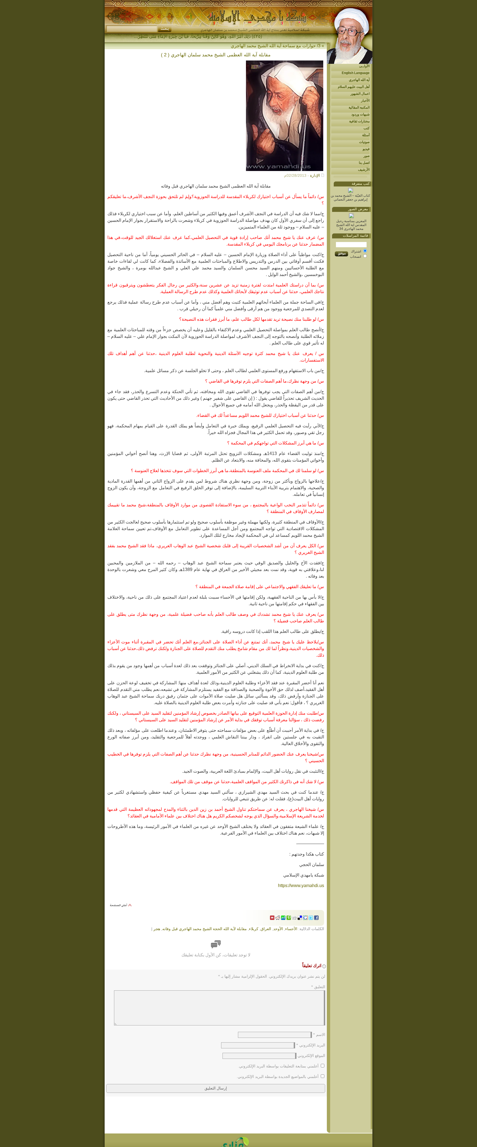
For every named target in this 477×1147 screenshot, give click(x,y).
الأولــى (364, 66)
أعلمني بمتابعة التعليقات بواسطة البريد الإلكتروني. (278, 1066)
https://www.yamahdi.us (301, 885)
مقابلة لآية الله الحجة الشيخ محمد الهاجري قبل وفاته (204, 929)
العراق (266, 929)
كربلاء (253, 929)
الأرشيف (364, 170)
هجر (156, 929)
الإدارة (315, 175)
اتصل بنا (364, 163)
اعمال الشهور (360, 94)
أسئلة (366, 135)
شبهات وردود (360, 114)
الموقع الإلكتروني (311, 1056)
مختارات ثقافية (359, 121)
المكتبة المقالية (359, 107)
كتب (367, 128)
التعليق (318, 987)
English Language (356, 73)
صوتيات (364, 142)
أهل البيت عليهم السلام (354, 87)
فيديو (366, 149)
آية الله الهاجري (359, 80)
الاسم (319, 1035)
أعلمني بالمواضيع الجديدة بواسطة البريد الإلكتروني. (278, 1077)
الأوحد (278, 929)
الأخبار (365, 100)
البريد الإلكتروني (310, 1045)
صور (367, 156)
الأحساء (291, 929)
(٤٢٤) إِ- (255, 36)
